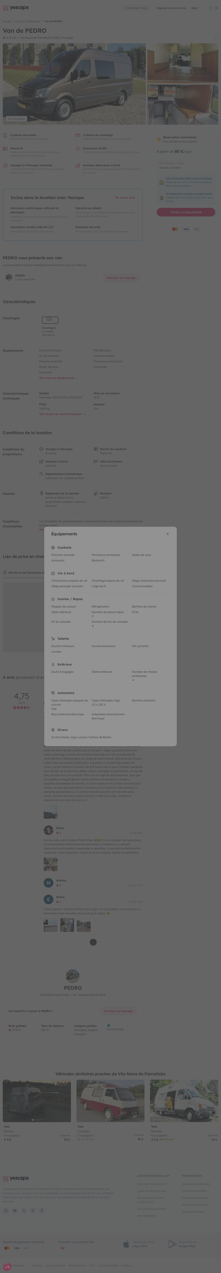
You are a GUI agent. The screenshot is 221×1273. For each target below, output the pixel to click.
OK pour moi (131, 655)
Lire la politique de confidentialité (88, 645)
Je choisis (89, 655)
